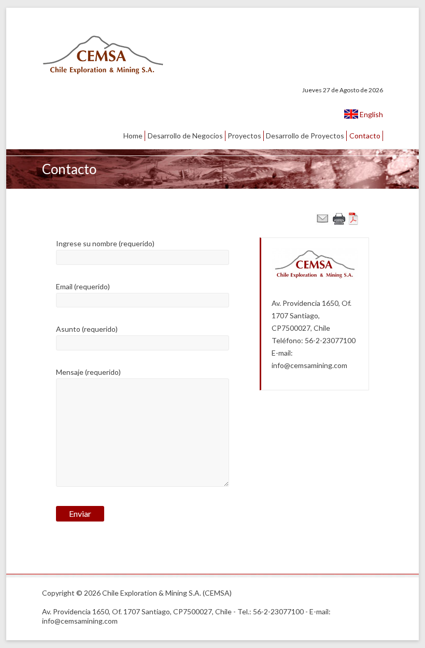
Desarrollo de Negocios (185, 135)
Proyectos (244, 135)
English (370, 114)
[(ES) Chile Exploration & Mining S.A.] (103, 38)
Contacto (364, 135)
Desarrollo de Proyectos (305, 135)
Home (133, 135)
